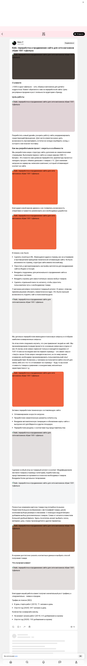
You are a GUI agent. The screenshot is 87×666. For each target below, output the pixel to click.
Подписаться (69, 43)
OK (80, 656)
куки (16, 656)
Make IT (20, 42)
